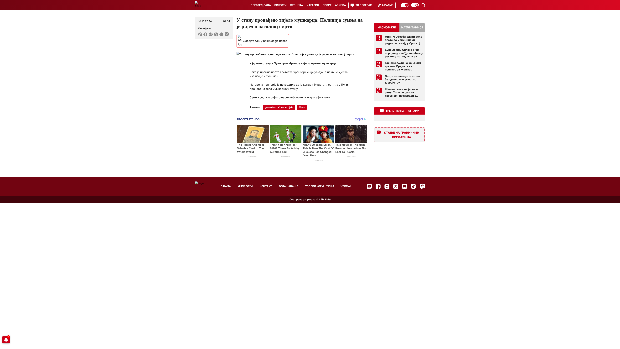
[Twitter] (395, 186)
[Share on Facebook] (205, 34)
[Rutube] (404, 186)
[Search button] (423, 5)
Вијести (280, 5)
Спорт (327, 5)
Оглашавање (288, 186)
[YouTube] (369, 186)
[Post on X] (216, 34)
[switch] (404, 5)
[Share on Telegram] (211, 34)
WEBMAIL (346, 186)
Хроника (296, 5)
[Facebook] (378, 186)
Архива (340, 5)
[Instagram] (386, 186)
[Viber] (422, 186)
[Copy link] (200, 34)
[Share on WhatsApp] (221, 34)
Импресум (245, 186)
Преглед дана (261, 5)
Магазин (312, 5)
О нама (226, 186)
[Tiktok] (413, 186)
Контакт (266, 186)
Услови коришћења (319, 186)
